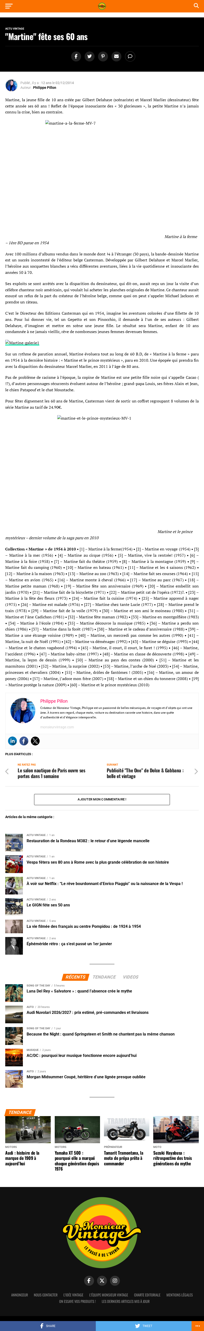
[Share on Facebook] (75, 56)
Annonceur (19, 1294)
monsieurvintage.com (57, 727)
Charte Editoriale (147, 1294)
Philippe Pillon (44, 88)
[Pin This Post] (102, 56)
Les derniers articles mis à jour (126, 1301)
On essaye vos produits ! (77, 1301)
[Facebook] (23, 741)
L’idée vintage (73, 1294)
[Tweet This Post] (89, 56)
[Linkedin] (12, 741)
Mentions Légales (179, 1294)
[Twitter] (35, 741)
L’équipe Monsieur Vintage (108, 1294)
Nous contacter (45, 1294)
